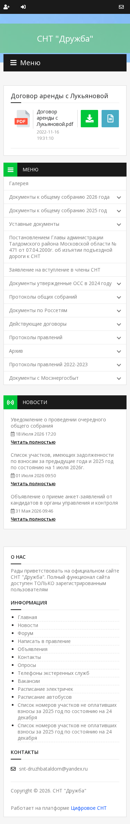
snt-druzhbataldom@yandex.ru (53, 768)
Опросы (27, 665)
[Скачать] (89, 118)
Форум (25, 633)
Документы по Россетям (38, 310)
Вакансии (29, 681)
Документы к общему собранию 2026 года (59, 197)
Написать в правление (44, 641)
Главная (27, 617)
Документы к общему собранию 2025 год (58, 210)
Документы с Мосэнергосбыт (44, 378)
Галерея (18, 183)
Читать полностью (33, 442)
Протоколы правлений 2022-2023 (48, 364)
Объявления (32, 649)
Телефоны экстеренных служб (53, 673)
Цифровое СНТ (89, 808)
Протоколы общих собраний (43, 296)
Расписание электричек (45, 689)
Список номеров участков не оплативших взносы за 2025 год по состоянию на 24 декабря (67, 711)
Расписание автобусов (45, 697)
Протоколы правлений (35, 337)
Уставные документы (34, 224)
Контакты (29, 657)
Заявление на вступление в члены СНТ (55, 269)
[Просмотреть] (110, 118)
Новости (28, 625)
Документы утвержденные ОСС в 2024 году (60, 283)
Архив (16, 350)
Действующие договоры (38, 323)
